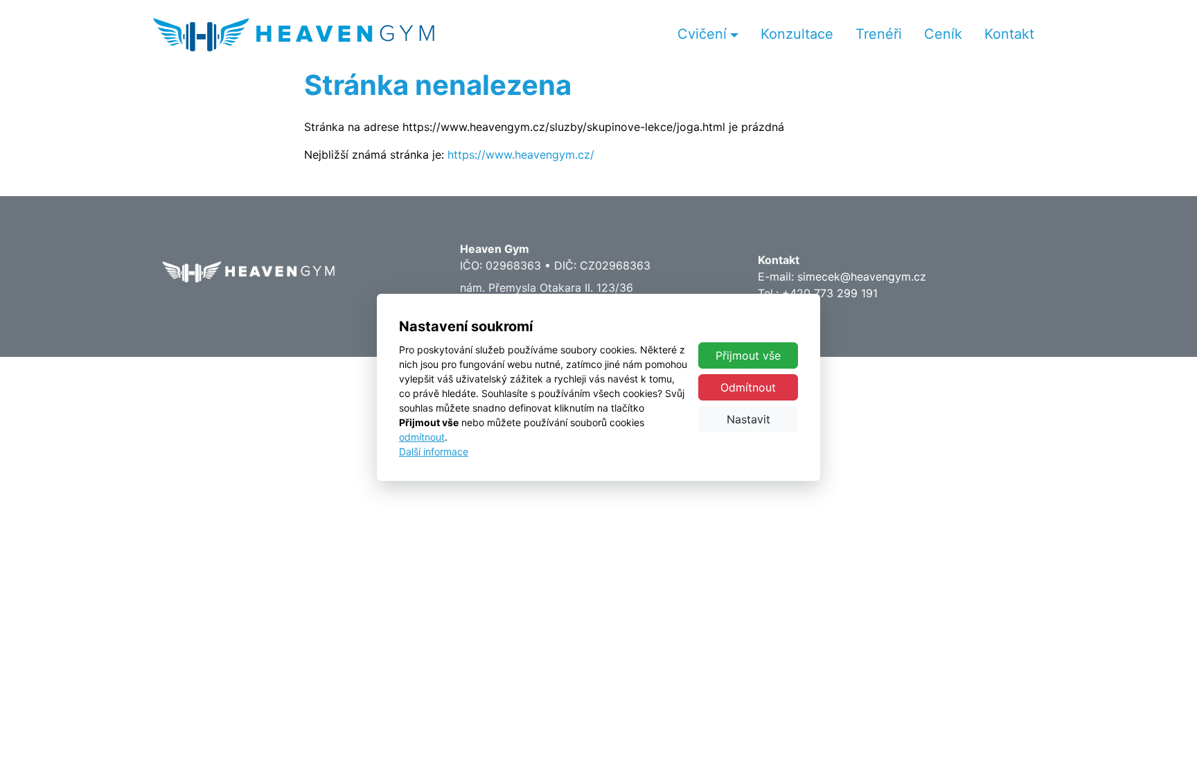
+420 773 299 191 (830, 293)
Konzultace (797, 34)
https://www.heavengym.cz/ (520, 154)
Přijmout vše (748, 355)
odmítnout (422, 437)
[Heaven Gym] (294, 34)
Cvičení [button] (702, 34)
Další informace (433, 451)
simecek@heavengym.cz (861, 276)
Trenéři (878, 34)
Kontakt (1009, 34)
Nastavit (748, 419)
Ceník (943, 34)
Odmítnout (748, 387)
